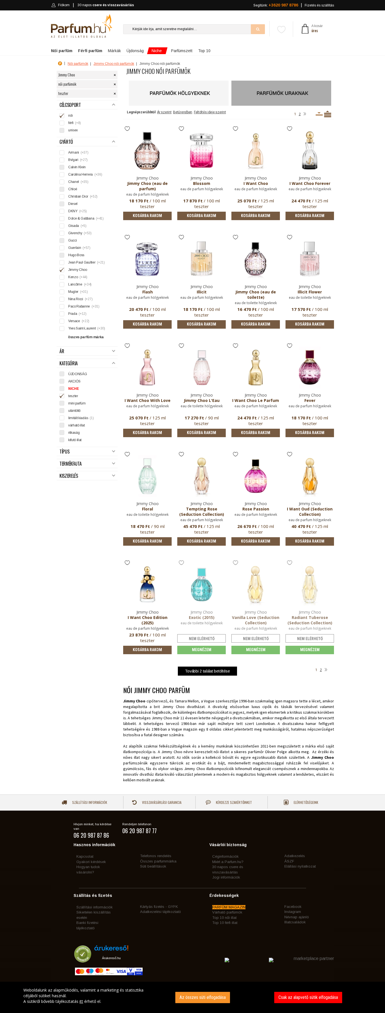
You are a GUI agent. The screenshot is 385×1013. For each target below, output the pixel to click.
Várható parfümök (227, 912)
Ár (61, 351)
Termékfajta (70, 464)
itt (81, 1001)
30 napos (106, 5)
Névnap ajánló (296, 917)
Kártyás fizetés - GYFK (159, 906)
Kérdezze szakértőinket (233, 802)
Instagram (292, 912)
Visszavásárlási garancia (161, 802)
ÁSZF (289, 861)
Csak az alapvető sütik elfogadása (308, 997)
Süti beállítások (153, 866)
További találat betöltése (207, 671)
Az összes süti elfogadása (203, 997)
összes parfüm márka (86, 337)
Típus (64, 451)
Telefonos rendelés (155, 856)
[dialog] (192, 997)
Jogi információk (226, 877)
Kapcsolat (84, 856)
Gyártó (66, 142)
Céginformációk (225, 856)
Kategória (68, 363)
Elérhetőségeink (305, 802)
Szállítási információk (89, 802)
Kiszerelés (68, 476)
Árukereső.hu (111, 958)
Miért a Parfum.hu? (228, 862)
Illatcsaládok (295, 922)
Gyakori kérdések (91, 862)
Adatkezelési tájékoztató (160, 912)
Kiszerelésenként (319, 114)
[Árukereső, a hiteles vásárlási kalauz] (83, 959)
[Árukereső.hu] (111, 950)
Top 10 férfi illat (224, 923)
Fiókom (64, 5)
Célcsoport (70, 105)
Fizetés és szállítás (319, 5)
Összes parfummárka (158, 861)
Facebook (293, 906)
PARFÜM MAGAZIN (228, 907)
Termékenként (327, 113)
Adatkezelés (294, 856)
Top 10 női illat (224, 917)
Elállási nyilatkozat (300, 866)
